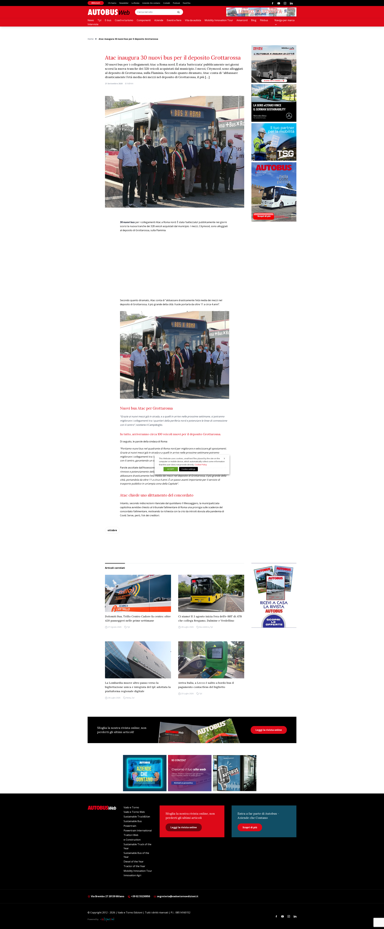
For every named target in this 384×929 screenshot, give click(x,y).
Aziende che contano (151, 3)
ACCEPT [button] (170, 469)
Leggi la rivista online (269, 730)
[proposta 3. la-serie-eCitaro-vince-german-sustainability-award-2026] (273, 103)
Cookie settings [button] (188, 469)
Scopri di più (250, 827)
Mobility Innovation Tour (219, 20)
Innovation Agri (132, 875)
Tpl (99, 20)
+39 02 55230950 (140, 896)
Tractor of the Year (134, 866)
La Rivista (135, 3)
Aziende (158, 20)
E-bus (108, 20)
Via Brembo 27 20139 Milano (107, 896)
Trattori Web (131, 835)
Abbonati (95, 3)
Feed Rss (186, 3)
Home (91, 38)
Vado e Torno (131, 807)
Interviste (93, 24)
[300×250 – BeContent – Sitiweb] (190, 773)
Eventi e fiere (174, 20)
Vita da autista (193, 20)
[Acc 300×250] (144, 773)
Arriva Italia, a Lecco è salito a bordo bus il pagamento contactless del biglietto (206, 685)
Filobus (264, 20)
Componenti (144, 20)
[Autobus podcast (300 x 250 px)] (234, 773)
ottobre (112, 530)
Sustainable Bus (133, 821)
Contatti (166, 3)
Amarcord (242, 20)
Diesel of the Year (134, 861)
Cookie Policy (201, 464)
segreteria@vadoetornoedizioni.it (177, 896)
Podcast (176, 3)
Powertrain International (138, 830)
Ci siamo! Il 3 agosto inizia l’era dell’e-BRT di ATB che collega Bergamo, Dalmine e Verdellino (210, 618)
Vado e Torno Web (134, 812)
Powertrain (130, 826)
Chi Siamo (112, 3)
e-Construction (132, 839)
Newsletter (124, 3)
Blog (253, 20)
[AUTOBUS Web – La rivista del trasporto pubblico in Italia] (109, 12)
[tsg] (273, 142)
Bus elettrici (204, 627)
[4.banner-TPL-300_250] (273, 64)
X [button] (224, 458)
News (91, 20)
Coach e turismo (124, 20)
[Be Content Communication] (108, 919)
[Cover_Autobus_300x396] (273, 192)
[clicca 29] (261, 11)
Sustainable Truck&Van (137, 816)
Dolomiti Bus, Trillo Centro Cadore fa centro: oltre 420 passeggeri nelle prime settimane (138, 618)
